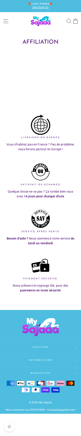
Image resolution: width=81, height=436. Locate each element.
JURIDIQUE (40, 347)
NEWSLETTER (40, 373)
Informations (40, 360)
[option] (40, 6)
